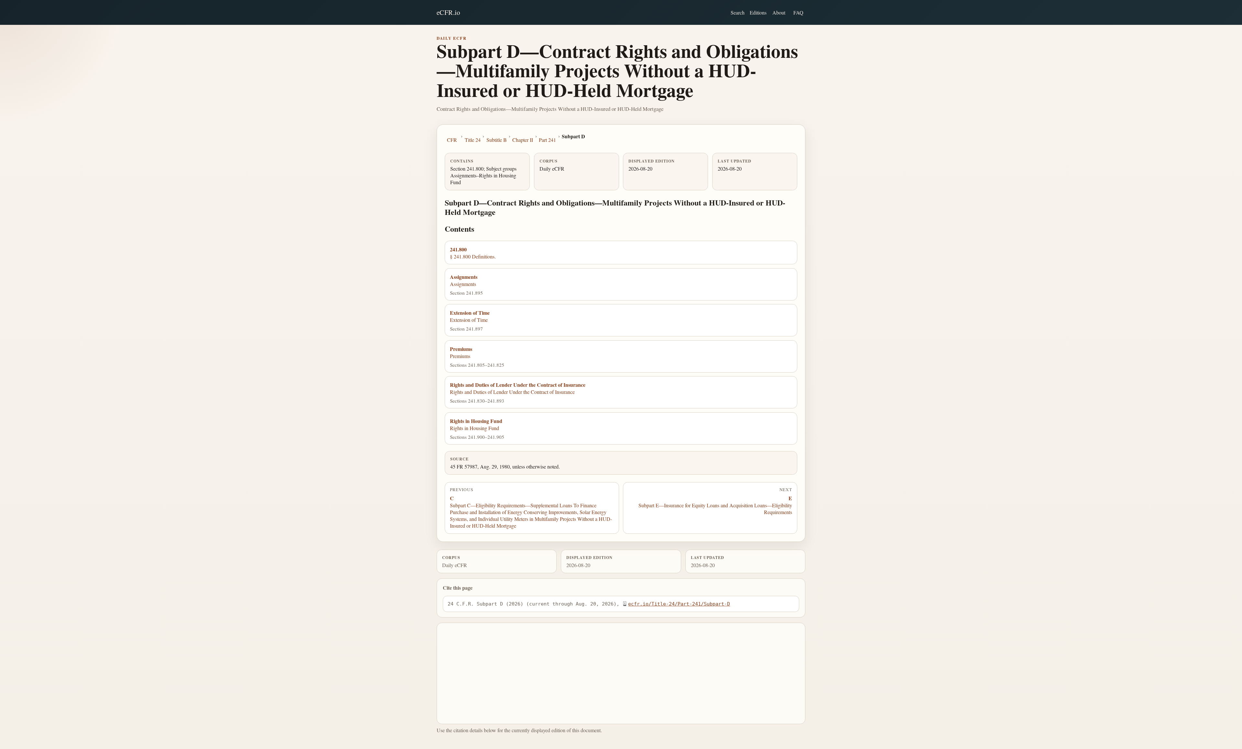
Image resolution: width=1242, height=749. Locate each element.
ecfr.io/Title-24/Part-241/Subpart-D (679, 604)
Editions (758, 12)
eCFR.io (448, 12)
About (778, 12)
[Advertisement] (621, 673)
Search (738, 12)
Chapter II (522, 139)
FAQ (798, 12)
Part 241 (547, 139)
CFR (452, 139)
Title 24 (473, 139)
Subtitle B (496, 139)
